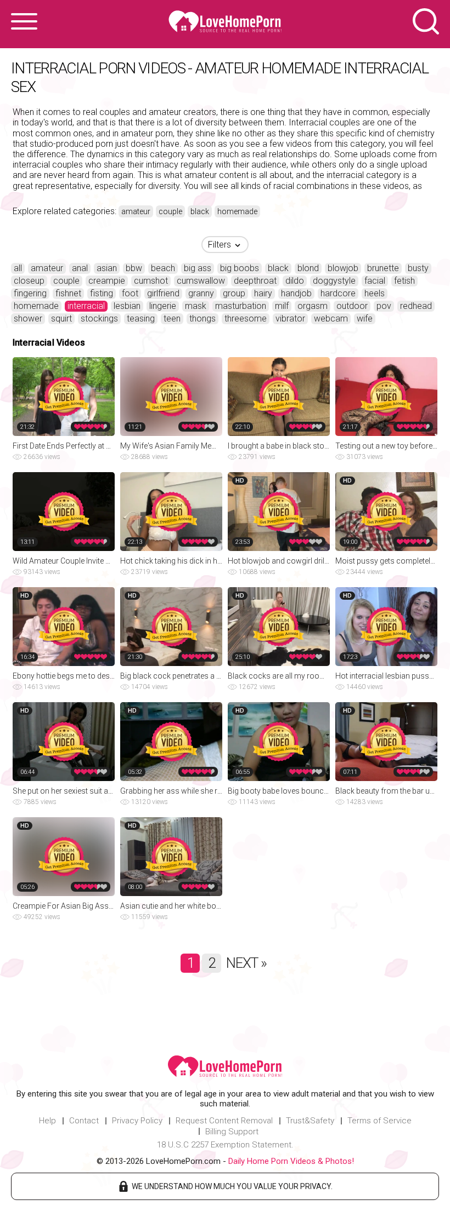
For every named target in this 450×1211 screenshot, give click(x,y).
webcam (331, 318)
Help (47, 1121)
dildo (294, 281)
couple (170, 211)
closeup (29, 281)
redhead (416, 306)
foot (130, 293)
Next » (246, 963)
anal (80, 268)
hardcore (338, 293)
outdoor (352, 306)
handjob (296, 293)
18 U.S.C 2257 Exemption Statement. (225, 1145)
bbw (134, 268)
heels (374, 293)
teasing (141, 318)
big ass (197, 268)
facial (374, 281)
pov (383, 306)
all (18, 268)
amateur (135, 211)
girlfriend (163, 293)
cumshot (151, 281)
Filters (220, 244)
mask (195, 306)
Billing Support (231, 1132)
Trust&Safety (310, 1121)
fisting (101, 293)
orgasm (312, 306)
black (199, 211)
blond (308, 268)
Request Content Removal (224, 1121)
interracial (86, 306)
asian (107, 268)
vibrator (290, 318)
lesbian (127, 306)
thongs (202, 318)
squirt (61, 318)
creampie (106, 281)
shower (28, 318)
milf (282, 306)
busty (418, 268)
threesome (245, 318)
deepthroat (255, 281)
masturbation (240, 306)
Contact (84, 1121)
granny (201, 293)
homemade (237, 211)
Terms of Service (379, 1121)
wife (365, 318)
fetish (404, 281)
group (234, 293)
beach (163, 268)
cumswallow (201, 281)
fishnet (68, 293)
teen (172, 318)
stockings (99, 318)
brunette (383, 268)
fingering (30, 293)
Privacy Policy (137, 1121)
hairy (263, 293)
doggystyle (334, 281)
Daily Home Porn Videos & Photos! (291, 1161)
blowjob (343, 268)
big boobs (239, 268)
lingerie (162, 306)
